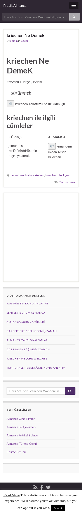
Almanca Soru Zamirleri (26, 321)
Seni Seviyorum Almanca (26, 312)
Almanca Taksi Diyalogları (28, 340)
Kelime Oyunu (16, 452)
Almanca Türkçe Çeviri (22, 443)
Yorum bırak (67, 182)
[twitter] (48, 486)
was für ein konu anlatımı (27, 303)
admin (14, 40)
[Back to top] (72, 504)
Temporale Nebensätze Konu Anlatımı (36, 367)
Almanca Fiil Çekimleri (21, 427)
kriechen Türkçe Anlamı (28, 175)
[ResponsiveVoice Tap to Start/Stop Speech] (10, 104)
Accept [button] (58, 508)
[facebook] (41, 486)
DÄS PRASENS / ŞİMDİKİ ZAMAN (28, 349)
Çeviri (24, 40)
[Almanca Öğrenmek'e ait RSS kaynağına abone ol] (35, 486)
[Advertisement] (41, 237)
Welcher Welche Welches (27, 358)
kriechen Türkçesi (57, 175)
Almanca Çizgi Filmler (21, 418)
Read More (11, 495)
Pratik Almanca (14, 5)
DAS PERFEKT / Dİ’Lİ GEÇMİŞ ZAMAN (32, 331)
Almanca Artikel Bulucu (22, 435)
